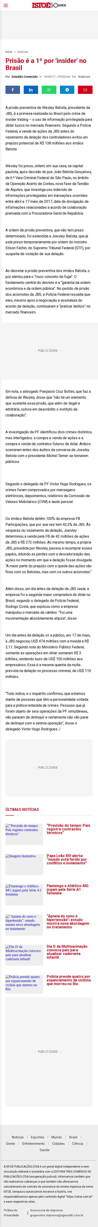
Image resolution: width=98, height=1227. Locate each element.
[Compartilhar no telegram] (67, 90)
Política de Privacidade (11, 1213)
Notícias (23, 52)
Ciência (77, 1143)
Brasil (73, 1137)
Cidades (58, 1143)
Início (8, 52)
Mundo (57, 1137)
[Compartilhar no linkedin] (31, 90)
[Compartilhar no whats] (49, 90)
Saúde (44, 1150)
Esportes (37, 1137)
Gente (10, 1143)
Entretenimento (33, 1143)
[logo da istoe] (49, 5)
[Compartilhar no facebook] (12, 90)
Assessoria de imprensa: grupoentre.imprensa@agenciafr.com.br (56, 1213)
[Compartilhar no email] (85, 90)
